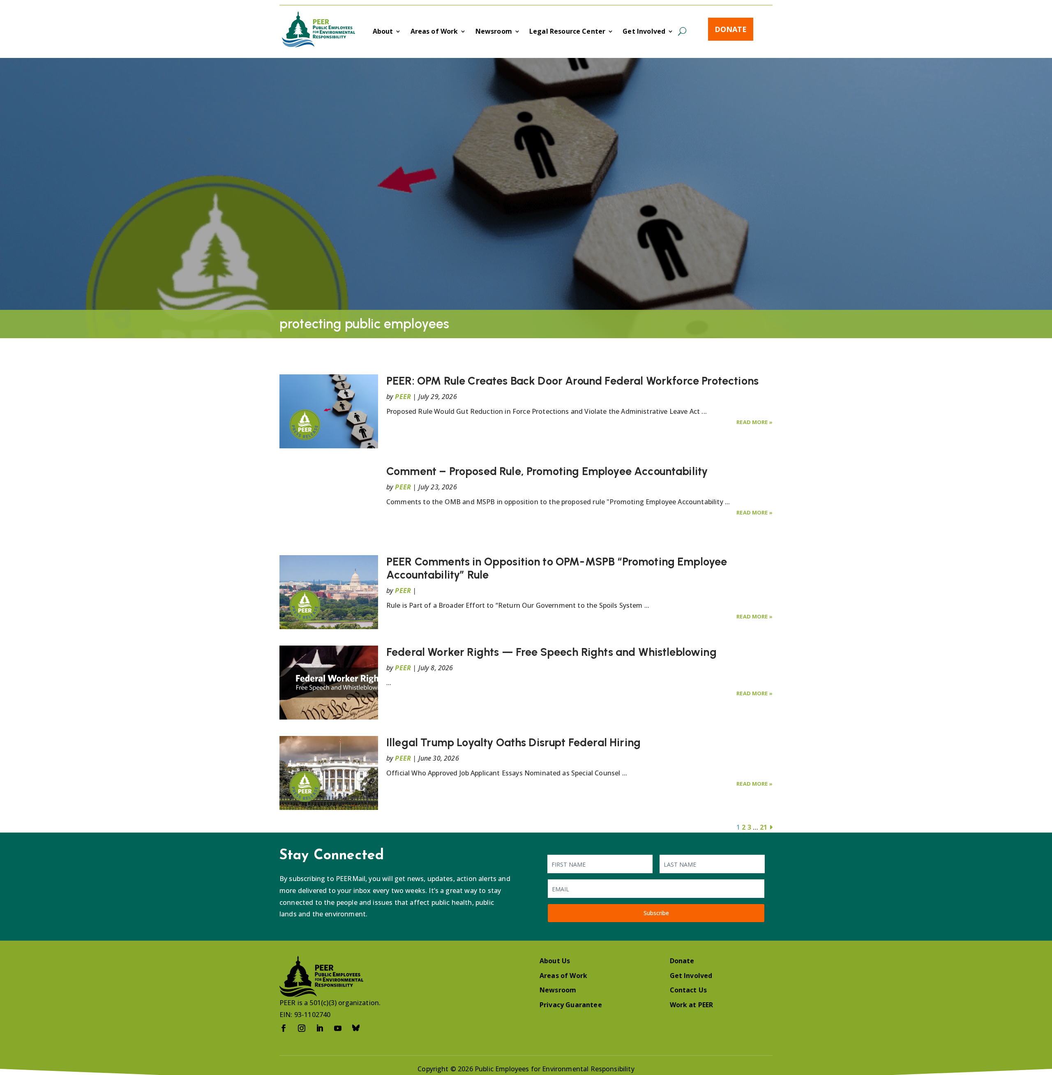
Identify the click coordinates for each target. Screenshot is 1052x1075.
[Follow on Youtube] (337, 1028)
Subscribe (656, 913)
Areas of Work (434, 32)
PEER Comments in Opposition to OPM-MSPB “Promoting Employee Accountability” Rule (556, 568)
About (383, 32)
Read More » (754, 422)
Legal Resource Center (567, 32)
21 (763, 827)
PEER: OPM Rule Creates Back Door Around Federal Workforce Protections (572, 381)
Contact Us (688, 989)
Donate (731, 29)
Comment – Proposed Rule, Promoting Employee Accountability (547, 471)
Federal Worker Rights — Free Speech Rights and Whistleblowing (551, 652)
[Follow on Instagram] (301, 1028)
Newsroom (493, 32)
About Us (555, 960)
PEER (403, 396)
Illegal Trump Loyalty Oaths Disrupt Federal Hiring (513, 742)
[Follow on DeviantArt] (355, 1028)
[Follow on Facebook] (283, 1028)
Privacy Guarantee (571, 1004)
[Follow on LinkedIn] (319, 1028)
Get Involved (644, 32)
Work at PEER (691, 1004)
